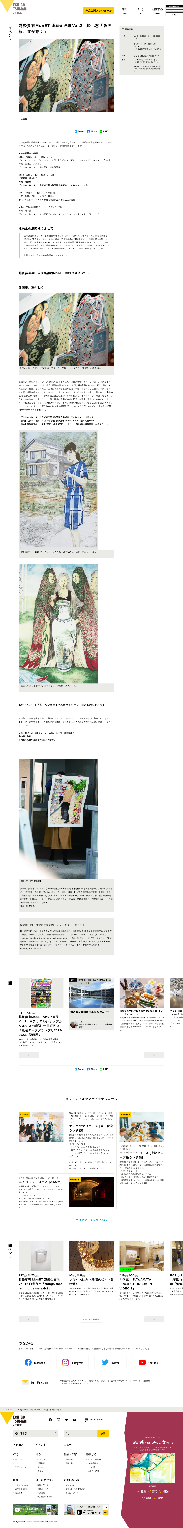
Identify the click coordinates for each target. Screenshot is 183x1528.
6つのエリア (42, 1459)
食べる (40, 1467)
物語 (149, 1498)
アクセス (18, 1444)
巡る (38, 1454)
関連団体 (18, 1493)
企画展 (24, 119)
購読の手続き (43, 1485)
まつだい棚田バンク (96, 1459)
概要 (16, 1480)
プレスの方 (70, 1485)
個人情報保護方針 (44, 1497)
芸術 (154, 1491)
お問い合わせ (72, 1480)
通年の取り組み (21, 1489)
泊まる (40, 1471)
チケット (18, 1459)
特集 (143, 1491)
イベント (10, 32)
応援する (91, 1454)
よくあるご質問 (72, 1493)
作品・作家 (70, 1454)
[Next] (154, 1055)
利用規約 (41, 1493)
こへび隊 (91, 1467)
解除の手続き (43, 1489)
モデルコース (20, 1467)
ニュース (69, 1444)
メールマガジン (45, 1480)
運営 (160, 1498)
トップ (4, 1410)
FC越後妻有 (93, 1463)
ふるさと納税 (93, 1471)
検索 (103, 1433)
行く (16, 1454)
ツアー (18, 1463)
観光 (166, 1491)
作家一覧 (69, 1463)
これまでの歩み (21, 1485)
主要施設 (41, 1463)
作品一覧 (69, 1459)
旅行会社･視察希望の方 (75, 1489)
